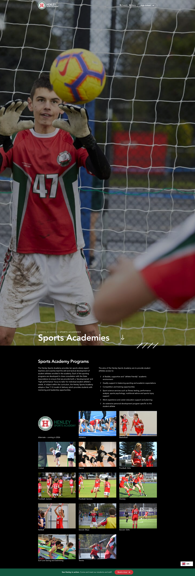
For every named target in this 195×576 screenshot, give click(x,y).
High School (146, 5)
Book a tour (122, 572)
